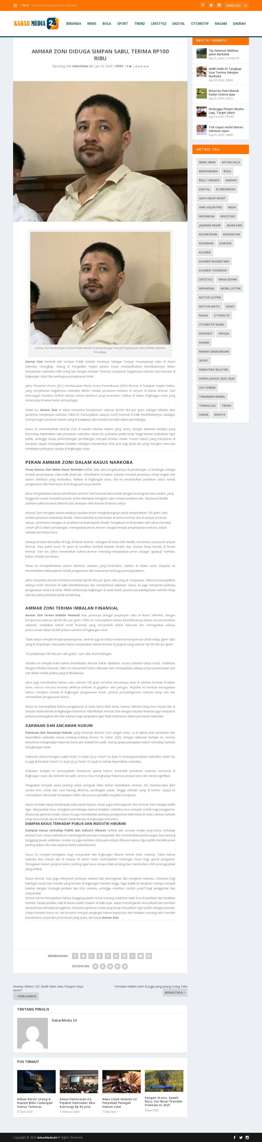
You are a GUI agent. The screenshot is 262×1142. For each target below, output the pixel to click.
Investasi (227, 216)
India (232, 207)
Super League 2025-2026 (216, 378)
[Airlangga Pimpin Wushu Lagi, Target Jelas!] (201, 112)
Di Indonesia (225, 189)
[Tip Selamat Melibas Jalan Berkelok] (201, 53)
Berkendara (208, 171)
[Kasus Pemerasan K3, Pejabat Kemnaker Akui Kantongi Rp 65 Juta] (79, 1081)
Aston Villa (231, 162)
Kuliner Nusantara (214, 261)
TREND (139, 24)
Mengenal (207, 288)
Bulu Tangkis (209, 180)
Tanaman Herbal (212, 396)
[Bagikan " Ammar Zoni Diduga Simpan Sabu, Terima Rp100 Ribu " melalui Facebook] (75, 956)
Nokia (203, 315)
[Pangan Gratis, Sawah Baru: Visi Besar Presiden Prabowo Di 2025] (164, 1081)
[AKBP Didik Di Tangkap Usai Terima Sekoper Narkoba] (201, 71)
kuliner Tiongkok (213, 270)
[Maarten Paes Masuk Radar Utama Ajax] (201, 93)
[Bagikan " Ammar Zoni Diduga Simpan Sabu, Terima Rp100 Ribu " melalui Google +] (91, 956)
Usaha (203, 415)
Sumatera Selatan (213, 369)
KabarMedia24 (47, 1137)
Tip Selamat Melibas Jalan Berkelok (223, 52)
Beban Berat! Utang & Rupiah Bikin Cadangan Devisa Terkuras (35, 1102)
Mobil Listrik (231, 288)
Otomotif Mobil (212, 324)
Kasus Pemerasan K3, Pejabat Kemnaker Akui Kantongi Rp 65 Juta (77, 1102)
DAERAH (239, 24)
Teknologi (207, 406)
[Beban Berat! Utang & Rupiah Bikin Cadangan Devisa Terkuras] (36, 1081)
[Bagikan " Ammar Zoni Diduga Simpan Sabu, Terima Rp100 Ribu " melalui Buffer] (124, 956)
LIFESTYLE (158, 24)
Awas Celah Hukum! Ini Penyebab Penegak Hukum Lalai (119, 1102)
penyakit (206, 333)
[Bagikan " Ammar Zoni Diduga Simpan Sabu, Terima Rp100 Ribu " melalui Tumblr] (100, 956)
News (230, 306)
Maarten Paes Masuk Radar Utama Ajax (224, 92)
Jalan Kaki (234, 225)
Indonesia (207, 216)
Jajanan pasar (210, 225)
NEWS (91, 24)
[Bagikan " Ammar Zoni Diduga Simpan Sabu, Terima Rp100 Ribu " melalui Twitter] (83, 956)
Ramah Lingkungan (214, 351)
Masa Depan (228, 279)
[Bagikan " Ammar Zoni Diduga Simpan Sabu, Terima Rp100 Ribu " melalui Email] (141, 956)
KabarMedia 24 (82, 66)
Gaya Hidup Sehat (212, 198)
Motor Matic (209, 306)
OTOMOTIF (200, 24)
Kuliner (205, 252)
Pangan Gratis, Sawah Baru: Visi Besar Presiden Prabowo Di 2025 (164, 1101)
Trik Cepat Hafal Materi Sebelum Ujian (226, 129)
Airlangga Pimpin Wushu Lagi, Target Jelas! (226, 111)
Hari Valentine (210, 207)
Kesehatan (231, 234)
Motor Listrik (210, 297)
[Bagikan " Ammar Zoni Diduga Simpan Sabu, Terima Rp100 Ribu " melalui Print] (149, 956)
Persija (224, 333)
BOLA (107, 24)
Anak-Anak (207, 162)
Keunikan (206, 243)
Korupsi (225, 243)
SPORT (122, 24)
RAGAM (221, 24)
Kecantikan (208, 234)
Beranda (73, 24)
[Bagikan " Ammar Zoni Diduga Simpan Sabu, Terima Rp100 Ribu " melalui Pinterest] (108, 956)
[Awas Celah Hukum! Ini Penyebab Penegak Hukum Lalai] (121, 1081)
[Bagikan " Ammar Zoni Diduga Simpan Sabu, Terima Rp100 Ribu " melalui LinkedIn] (116, 956)
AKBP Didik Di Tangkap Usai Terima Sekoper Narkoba (225, 72)
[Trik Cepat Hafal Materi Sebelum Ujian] (201, 130)
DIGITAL (178, 24)
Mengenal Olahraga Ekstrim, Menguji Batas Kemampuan (68, 5)
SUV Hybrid (207, 387)
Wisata (219, 415)
